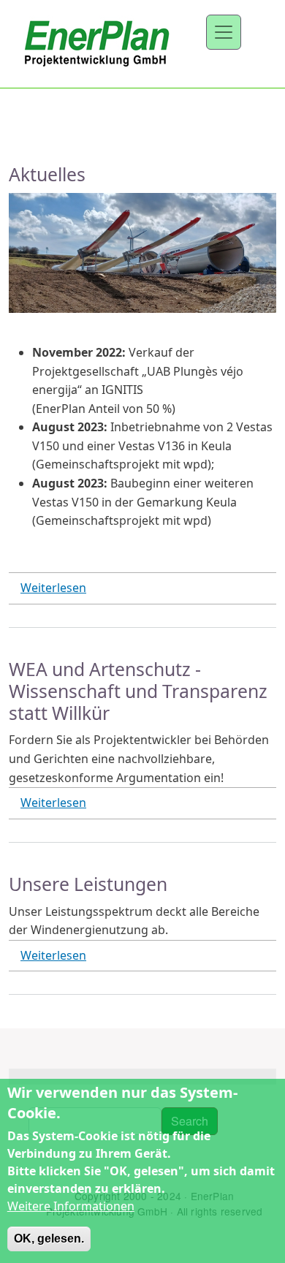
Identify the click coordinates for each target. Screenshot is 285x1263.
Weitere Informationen (70, 1206)
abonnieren (14, 1022)
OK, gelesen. (49, 1238)
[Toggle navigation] (223, 32)
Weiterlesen (53, 588)
